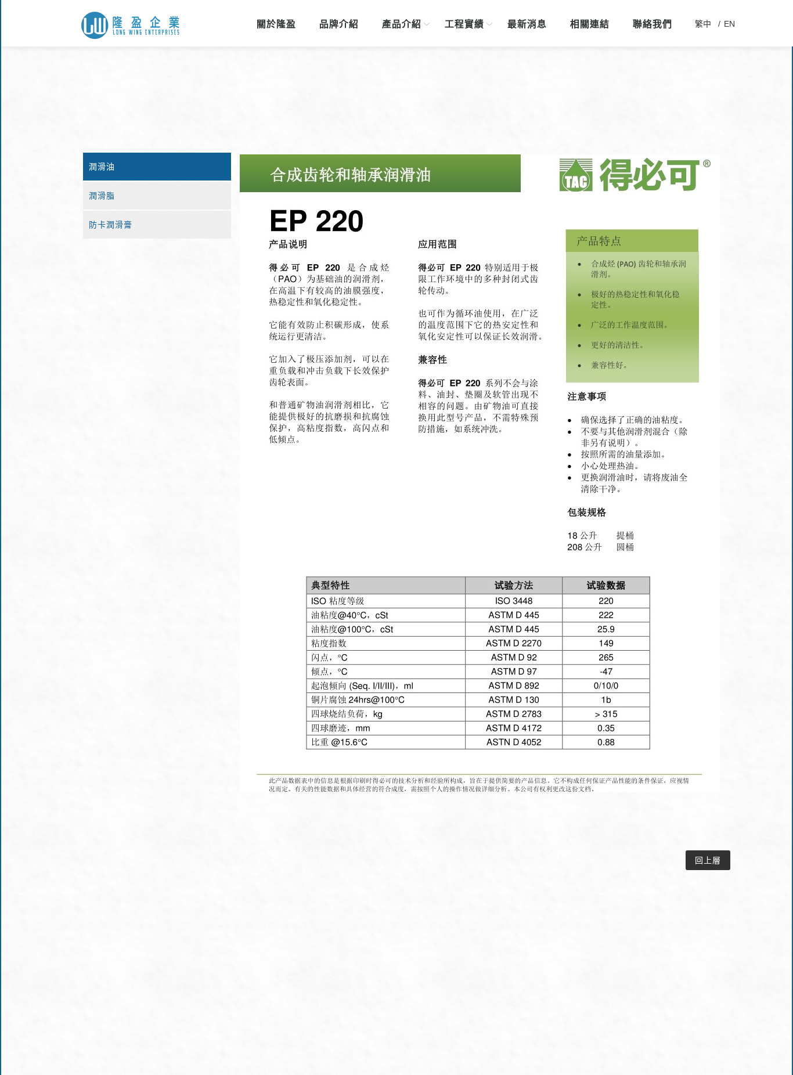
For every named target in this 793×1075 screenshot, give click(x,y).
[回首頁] (130, 26)
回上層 (708, 860)
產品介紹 (401, 24)
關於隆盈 (276, 24)
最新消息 (527, 24)
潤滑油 (102, 166)
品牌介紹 (339, 24)
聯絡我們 (652, 24)
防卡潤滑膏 (110, 224)
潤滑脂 (102, 195)
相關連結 (590, 24)
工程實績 (464, 24)
